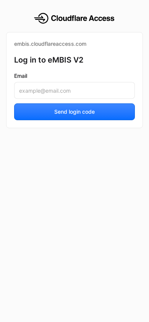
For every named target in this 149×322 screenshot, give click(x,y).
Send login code (74, 111)
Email (20, 75)
